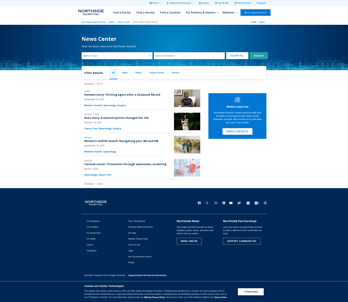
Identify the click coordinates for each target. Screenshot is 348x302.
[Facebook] (199, 202)
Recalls (131, 262)
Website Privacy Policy (138, 238)
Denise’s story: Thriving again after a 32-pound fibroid (122, 94)
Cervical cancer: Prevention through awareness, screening (125, 164)
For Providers (92, 227)
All (113, 72)
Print (262, 22)
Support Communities (241, 241)
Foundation (91, 250)
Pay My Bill (223, 3)
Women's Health (93, 105)
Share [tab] (254, 22)
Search (259, 55)
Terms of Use (134, 244)
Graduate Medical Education (140, 227)
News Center (124, 22)
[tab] (259, 3)
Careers (205, 3)
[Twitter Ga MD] (216, 203)
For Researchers (93, 233)
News (125, 72)
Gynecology (109, 105)
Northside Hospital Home (94, 22)
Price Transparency (136, 221)
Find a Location (170, 12)
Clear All (237, 55)
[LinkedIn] (224, 202)
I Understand (251, 291)
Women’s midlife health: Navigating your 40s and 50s (121, 141)
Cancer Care (91, 128)
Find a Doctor (122, 12)
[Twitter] (207, 203)
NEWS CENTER (189, 241)
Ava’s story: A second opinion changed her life (116, 118)
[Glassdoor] (239, 203)
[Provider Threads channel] (257, 203)
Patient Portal (244, 3)
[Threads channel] (248, 203)
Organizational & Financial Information (147, 275)
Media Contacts (237, 131)
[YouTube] (231, 202)
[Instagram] (265, 202)
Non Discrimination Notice (140, 256)
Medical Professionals (180, 3)
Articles (175, 72)
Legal (130, 250)
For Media (90, 238)
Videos (138, 72)
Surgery (121, 105)
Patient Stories (156, 72)
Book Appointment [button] (255, 12)
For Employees (93, 221)
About (155, 3)
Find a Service (145, 12)
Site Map (132, 233)
